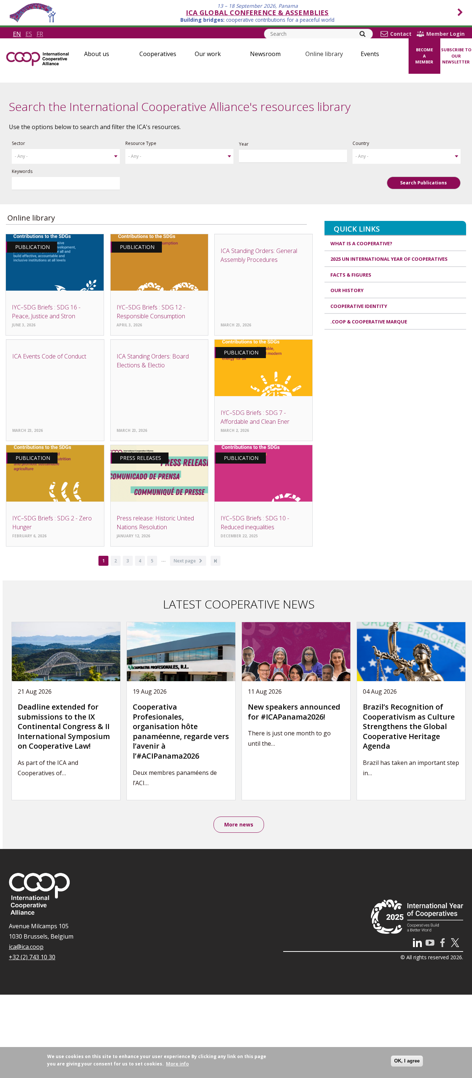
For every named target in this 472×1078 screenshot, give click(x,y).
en (17, 34)
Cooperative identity (358, 306)
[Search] (362, 34)
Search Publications (423, 183)
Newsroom (265, 54)
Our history (347, 290)
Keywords (22, 171)
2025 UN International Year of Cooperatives (389, 259)
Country (361, 143)
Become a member (424, 56)
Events (370, 54)
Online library (324, 54)
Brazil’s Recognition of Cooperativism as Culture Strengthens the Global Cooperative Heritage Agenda (409, 726)
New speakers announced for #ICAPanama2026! (294, 712)
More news (238, 824)
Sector (18, 143)
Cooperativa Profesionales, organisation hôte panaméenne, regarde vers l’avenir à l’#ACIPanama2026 (181, 731)
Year (244, 144)
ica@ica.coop (26, 947)
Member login (445, 34)
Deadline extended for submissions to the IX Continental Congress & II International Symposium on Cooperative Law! (64, 726)
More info (177, 1063)
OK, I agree (407, 1061)
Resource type (140, 143)
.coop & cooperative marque (368, 321)
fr (40, 34)
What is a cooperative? (361, 243)
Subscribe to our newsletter (456, 56)
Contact (401, 34)
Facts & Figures (350, 274)
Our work (208, 54)
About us (96, 54)
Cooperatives (157, 54)
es (28, 34)
